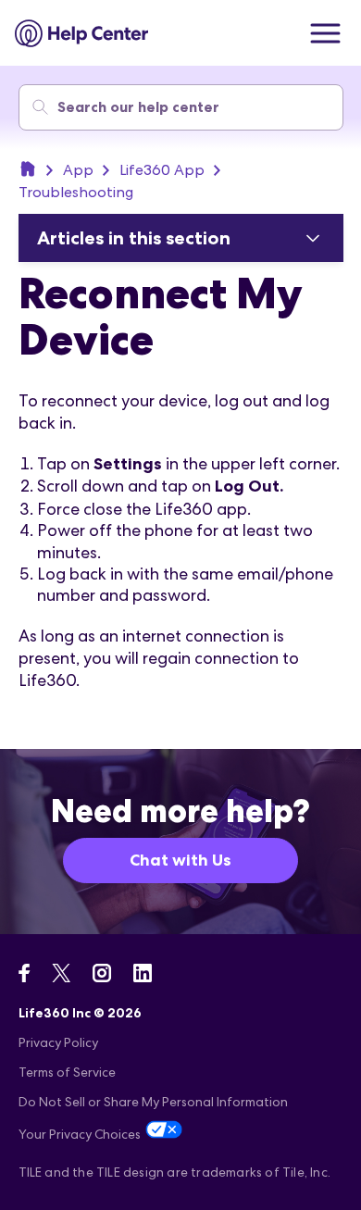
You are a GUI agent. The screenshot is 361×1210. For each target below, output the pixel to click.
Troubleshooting (76, 192)
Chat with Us (180, 860)
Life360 (28, 168)
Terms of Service (67, 1072)
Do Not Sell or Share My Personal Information (153, 1101)
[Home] (82, 33)
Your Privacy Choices (80, 1134)
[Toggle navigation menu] (325, 33)
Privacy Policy (58, 1042)
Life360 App (162, 170)
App (78, 170)
